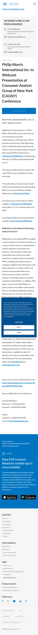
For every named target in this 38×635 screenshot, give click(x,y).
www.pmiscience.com (10, 365)
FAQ (21, 610)
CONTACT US (19, 616)
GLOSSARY (6, 616)
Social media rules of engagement (13, 571)
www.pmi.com (16, 362)
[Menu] (34, 4)
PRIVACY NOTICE (8, 610)
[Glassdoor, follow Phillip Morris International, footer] (26, 601)
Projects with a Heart (9, 552)
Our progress (6, 524)
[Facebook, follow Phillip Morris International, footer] (2, 601)
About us (5, 518)
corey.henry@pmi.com (14, 52)
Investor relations (8, 530)
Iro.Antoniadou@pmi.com (17, 421)
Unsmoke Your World (9, 555)
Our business (6, 521)
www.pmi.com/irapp (21, 193)
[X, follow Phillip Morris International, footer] (8, 601)
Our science (6, 527)
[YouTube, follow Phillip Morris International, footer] (14, 601)
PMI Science (6, 546)
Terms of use (6, 565)
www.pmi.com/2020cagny (12, 156)
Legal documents (7, 568)
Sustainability (6, 533)
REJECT (19, 327)
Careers (4, 536)
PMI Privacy (6, 549)
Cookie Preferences (9, 577)
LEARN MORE (19, 322)
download (17, 111)
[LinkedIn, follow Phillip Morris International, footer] (20, 601)
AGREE (19, 332)
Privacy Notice (10, 316)
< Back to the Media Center (13, 9)
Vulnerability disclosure (9, 587)
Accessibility (6, 574)
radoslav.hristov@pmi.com (16, 37)
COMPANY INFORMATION (11, 622)
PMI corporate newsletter (10, 590)
